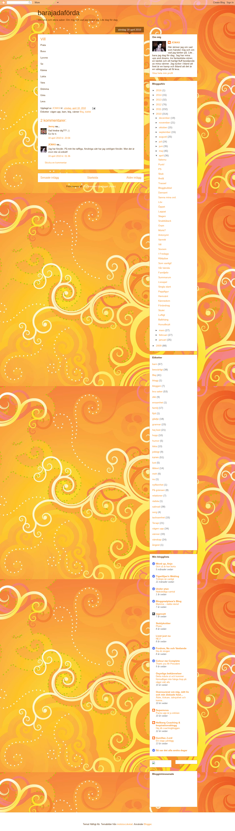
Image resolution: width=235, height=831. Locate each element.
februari (163, 335)
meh (154, 473)
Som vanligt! (165, 263)
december (165, 118)
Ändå (161, 178)
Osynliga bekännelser (168, 673)
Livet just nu (163, 635)
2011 (159, 109)
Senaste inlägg (49, 177)
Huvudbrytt (164, 324)
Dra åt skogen (163, 651)
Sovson (162, 249)
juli (161, 141)
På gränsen (158, 490)
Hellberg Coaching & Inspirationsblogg (168, 724)
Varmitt (162, 239)
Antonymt (163, 235)
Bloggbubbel (165, 188)
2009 (159, 345)
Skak (161, 173)
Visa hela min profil (162, 73)
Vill (159, 244)
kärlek (88, 111)
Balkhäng (163, 319)
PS (159, 169)
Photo (159, 626)
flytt (154, 413)
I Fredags (163, 253)
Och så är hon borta (166, 566)
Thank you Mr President (168, 663)
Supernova (162, 710)
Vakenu (162, 159)
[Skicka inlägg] (93, 108)
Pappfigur (163, 291)
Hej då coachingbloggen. (168, 728)
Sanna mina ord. (167, 197)
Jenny (51, 126)
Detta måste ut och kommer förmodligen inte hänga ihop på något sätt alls (171, 679)
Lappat (162, 211)
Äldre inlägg (133, 177)
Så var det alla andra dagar (171, 750)
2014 (159, 95)
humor (155, 440)
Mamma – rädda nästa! (167, 604)
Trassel (162, 183)
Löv (160, 202)
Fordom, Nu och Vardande (171, 648)
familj (155, 407)
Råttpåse (163, 258)
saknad (156, 506)
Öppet (161, 206)
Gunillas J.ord (164, 738)
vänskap (156, 539)
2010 (159, 113)
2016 (159, 90)
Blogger (147, 824)
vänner (156, 534)
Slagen (162, 216)
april (161, 155)
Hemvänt (163, 296)
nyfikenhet (157, 484)
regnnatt (161, 613)
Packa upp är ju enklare (167, 713)
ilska (154, 446)
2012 (159, 104)
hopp (155, 435)
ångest (156, 544)
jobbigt (155, 451)
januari (163, 339)
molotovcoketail (125, 824)
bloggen (156, 386)
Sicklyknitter (163, 623)
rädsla (155, 501)
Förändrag (164, 305)
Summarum (164, 277)
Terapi (155, 523)
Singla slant (164, 286)
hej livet (156, 430)
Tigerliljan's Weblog (167, 576)
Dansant (162, 192)
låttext (155, 468)
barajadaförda (59, 13)
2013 (159, 99)
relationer (157, 495)
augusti (163, 136)
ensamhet (157, 402)
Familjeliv (163, 272)
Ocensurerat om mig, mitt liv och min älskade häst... (172, 693)
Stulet (161, 310)
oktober (163, 127)
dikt (154, 397)
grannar (156, 424)
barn (154, 364)
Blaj (82, 111)
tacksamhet (158, 517)
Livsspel (162, 282)
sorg (154, 512)
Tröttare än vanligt (165, 579)
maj (161, 150)
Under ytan (162, 588)
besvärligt (157, 369)
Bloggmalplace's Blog (168, 601)
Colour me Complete (168, 660)
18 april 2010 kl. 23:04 (59, 138)
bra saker (157, 391)
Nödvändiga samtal (165, 591)
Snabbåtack (164, 220)
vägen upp (158, 528)
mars (162, 330)
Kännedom (164, 300)
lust (154, 462)
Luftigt (161, 315)
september (165, 132)
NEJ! (158, 638)
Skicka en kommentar (56, 162)
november (165, 122)
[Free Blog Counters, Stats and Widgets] (153, 763)
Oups (161, 225)
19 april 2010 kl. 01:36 (59, 156)
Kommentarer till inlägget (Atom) (99, 186)
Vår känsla (164, 267)
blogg (155, 380)
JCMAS (52, 144)
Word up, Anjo (164, 563)
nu (153, 479)
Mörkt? (162, 230)
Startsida (92, 177)
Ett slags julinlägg (165, 740)
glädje (155, 418)
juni (161, 146)
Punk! (161, 164)
